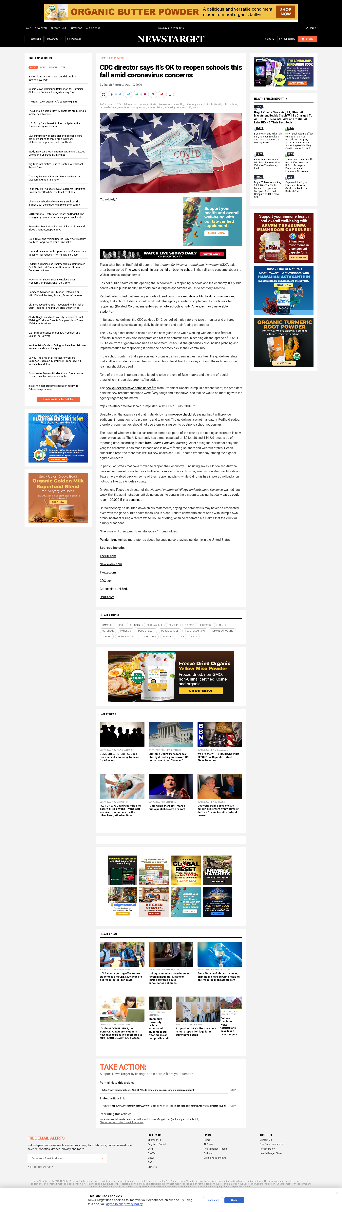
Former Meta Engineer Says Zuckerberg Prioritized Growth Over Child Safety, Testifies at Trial (57, 190)
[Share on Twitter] (120, 94)
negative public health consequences (209, 296)
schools (181, 107)
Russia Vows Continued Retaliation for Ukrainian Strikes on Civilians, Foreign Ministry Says (56, 90)
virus (195, 107)
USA (189, 107)
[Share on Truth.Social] (154, 94)
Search (313, 28)
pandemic (200, 104)
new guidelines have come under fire (131, 388)
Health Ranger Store (271, 1153)
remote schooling (128, 107)
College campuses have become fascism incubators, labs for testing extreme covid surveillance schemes (169, 978)
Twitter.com (108, 572)
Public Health (214, 104)
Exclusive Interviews (215, 1158)
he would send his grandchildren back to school (160, 270)
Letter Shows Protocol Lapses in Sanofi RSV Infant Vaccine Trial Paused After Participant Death (57, 253)
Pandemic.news (111, 540)
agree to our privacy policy (124, 1204)
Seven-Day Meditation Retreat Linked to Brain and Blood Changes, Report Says (56, 228)
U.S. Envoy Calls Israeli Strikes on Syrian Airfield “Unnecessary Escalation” (55, 125)
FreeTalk (152, 1153)
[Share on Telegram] (129, 94)
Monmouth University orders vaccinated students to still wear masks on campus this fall (159, 1028)
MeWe (151, 1158)
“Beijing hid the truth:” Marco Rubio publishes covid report (167, 807)
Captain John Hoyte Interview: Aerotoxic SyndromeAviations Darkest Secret (296, 187)
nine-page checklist (181, 414)
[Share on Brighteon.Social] (104, 94)
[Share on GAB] (137, 94)
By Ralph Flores (111, 85)
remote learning (108, 107)
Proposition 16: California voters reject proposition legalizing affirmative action (196, 1031)
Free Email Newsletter (272, 1144)
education (173, 104)
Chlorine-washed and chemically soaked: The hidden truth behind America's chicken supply (54, 203)
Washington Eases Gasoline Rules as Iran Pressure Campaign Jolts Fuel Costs (52, 281)
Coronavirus (116, 58)
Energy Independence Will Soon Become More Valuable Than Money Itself (267, 164)
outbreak (189, 104)
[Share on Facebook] (112, 94)
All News (208, 1144)
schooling (170, 107)
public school (230, 104)
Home (28, 28)
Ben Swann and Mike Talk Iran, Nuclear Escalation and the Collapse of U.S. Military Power (268, 138)
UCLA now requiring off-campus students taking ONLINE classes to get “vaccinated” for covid (121, 976)
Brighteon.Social (157, 1144)
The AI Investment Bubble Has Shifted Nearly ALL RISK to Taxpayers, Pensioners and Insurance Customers (299, 165)
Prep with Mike (58, 28)
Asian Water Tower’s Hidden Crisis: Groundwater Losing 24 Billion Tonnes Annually (56, 375)
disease (162, 104)
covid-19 (152, 104)
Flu (181, 104)
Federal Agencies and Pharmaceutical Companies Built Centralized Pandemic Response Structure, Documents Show (56, 267)
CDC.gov (106, 581)
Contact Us (266, 1140)
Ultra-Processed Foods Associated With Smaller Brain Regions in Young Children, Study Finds (56, 306)
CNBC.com (107, 597)
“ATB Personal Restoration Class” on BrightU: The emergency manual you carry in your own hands (56, 215)
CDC (119, 104)
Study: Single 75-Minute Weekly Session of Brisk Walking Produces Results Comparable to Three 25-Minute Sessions (56, 320)
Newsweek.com (111, 564)
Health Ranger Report (269, 98)
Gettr (150, 1148)
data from (163, 443)
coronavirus (139, 104)
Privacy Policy (267, 1148)
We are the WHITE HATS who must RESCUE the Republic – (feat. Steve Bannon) (218, 757)
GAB (150, 1162)
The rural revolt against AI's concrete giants (52, 101)
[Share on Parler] (145, 94)
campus (111, 104)
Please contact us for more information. (121, 1122)
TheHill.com (108, 556)
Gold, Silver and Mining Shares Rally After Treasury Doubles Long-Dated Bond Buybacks (57, 240)
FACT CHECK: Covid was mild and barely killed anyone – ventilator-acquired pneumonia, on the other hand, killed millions (121, 810)
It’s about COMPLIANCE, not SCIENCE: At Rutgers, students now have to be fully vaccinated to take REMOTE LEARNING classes (121, 1033)
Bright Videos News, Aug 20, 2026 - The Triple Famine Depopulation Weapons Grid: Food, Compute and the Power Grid (267, 189)
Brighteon (41, 28)
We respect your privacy (40, 1167)
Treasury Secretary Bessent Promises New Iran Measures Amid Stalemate (54, 178)
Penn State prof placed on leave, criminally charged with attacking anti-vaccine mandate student (219, 976)
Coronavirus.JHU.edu (114, 589)
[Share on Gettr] (162, 94)
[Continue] (102, 1158)
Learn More (213, 1200)
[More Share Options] (170, 94)
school (142, 107)
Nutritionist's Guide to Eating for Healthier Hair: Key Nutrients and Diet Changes (57, 347)
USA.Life (152, 1167)
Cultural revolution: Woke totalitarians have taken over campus (228, 1026)
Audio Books (93, 28)
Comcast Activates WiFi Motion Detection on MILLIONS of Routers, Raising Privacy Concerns (55, 294)
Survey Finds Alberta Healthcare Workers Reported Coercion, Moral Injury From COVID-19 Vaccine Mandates (55, 361)
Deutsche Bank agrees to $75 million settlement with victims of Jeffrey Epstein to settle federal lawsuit (218, 810)
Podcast (208, 1153)
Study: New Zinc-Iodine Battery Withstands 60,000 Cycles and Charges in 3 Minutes (56, 153)
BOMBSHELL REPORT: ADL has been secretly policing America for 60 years (119, 757)
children (127, 104)
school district (155, 107)
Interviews (76, 28)
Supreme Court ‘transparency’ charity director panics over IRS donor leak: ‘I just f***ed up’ (168, 757)
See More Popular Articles (58, 399)
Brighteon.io (154, 1140)
